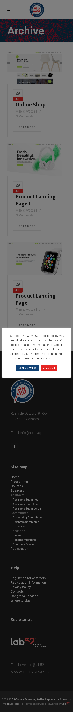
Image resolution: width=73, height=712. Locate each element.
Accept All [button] (49, 368)
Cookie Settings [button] (27, 367)
